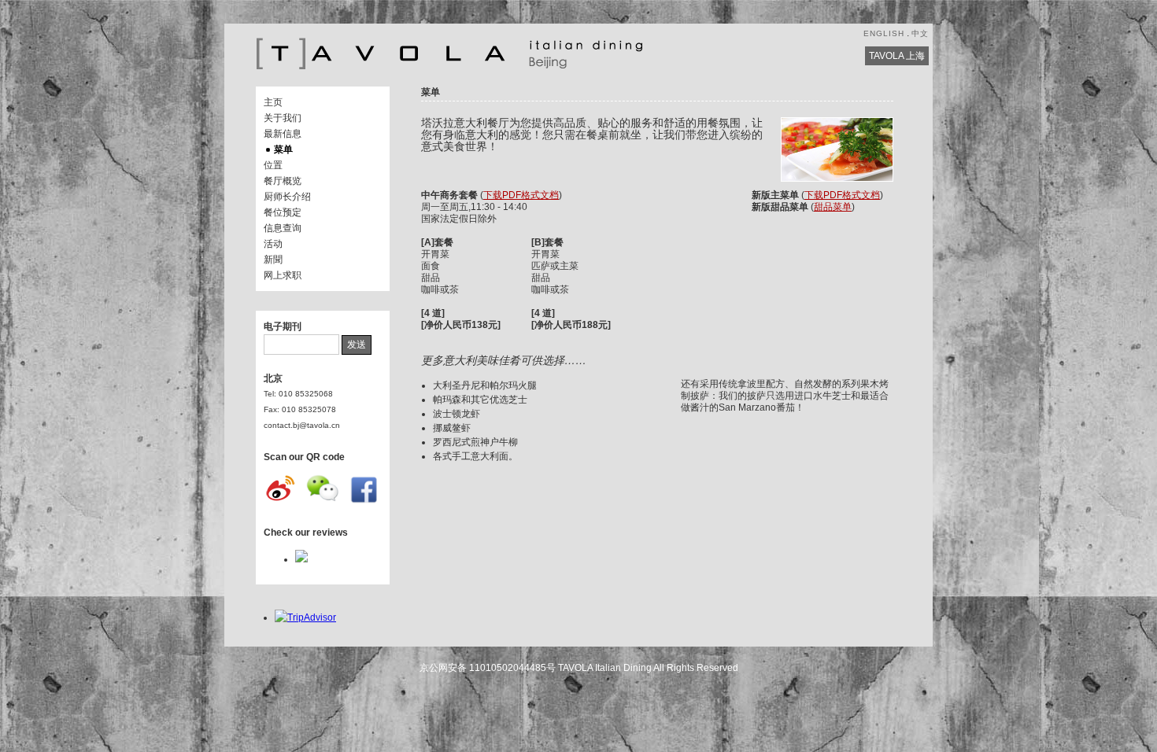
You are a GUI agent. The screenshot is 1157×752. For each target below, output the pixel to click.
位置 (273, 165)
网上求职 (282, 275)
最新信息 (282, 133)
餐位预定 (282, 212)
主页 (273, 102)
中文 (920, 33)
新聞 (273, 259)
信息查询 (282, 228)
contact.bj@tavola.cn (302, 425)
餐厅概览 (282, 180)
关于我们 (282, 117)
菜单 (283, 149)
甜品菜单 (833, 206)
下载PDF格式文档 (521, 195)
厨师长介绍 (287, 196)
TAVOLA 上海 (897, 55)
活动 (273, 243)
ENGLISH (883, 33)
